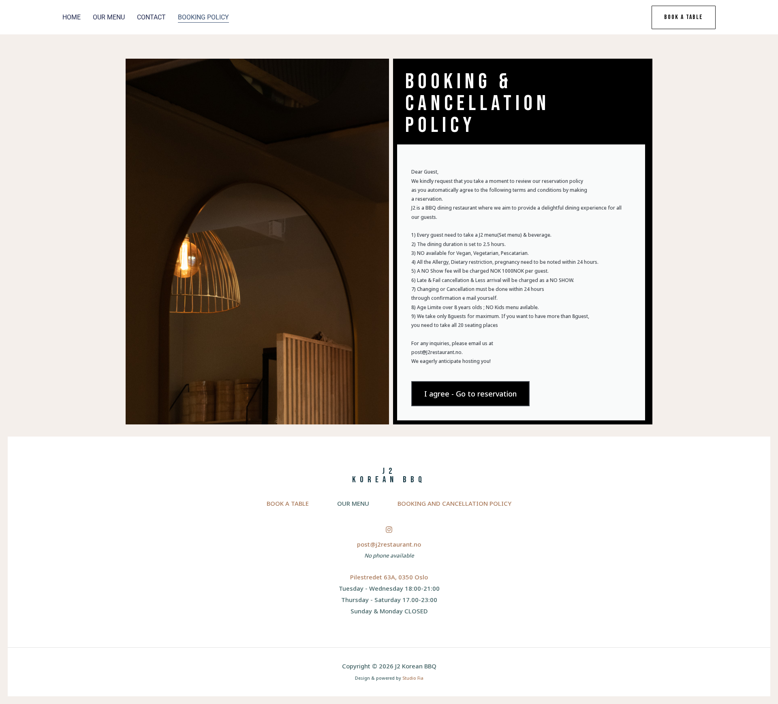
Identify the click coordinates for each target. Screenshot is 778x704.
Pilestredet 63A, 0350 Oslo (389, 577)
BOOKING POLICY (203, 17)
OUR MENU (109, 17)
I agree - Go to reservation (470, 394)
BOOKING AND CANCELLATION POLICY (454, 503)
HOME (71, 17)
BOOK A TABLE (288, 503)
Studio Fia (412, 678)
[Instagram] (389, 529)
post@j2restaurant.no (389, 544)
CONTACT (151, 17)
